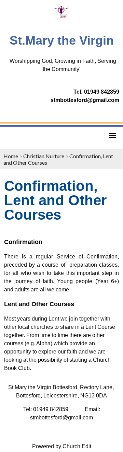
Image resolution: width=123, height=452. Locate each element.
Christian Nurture (43, 156)
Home (10, 156)
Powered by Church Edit (61, 446)
